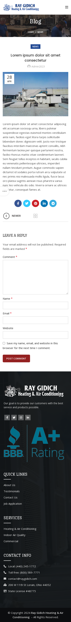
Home (31, 32)
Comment (10, 257)
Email (7, 313)
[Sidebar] (4, 191)
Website (8, 328)
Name (8, 299)
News (40, 32)
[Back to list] (35, 216)
